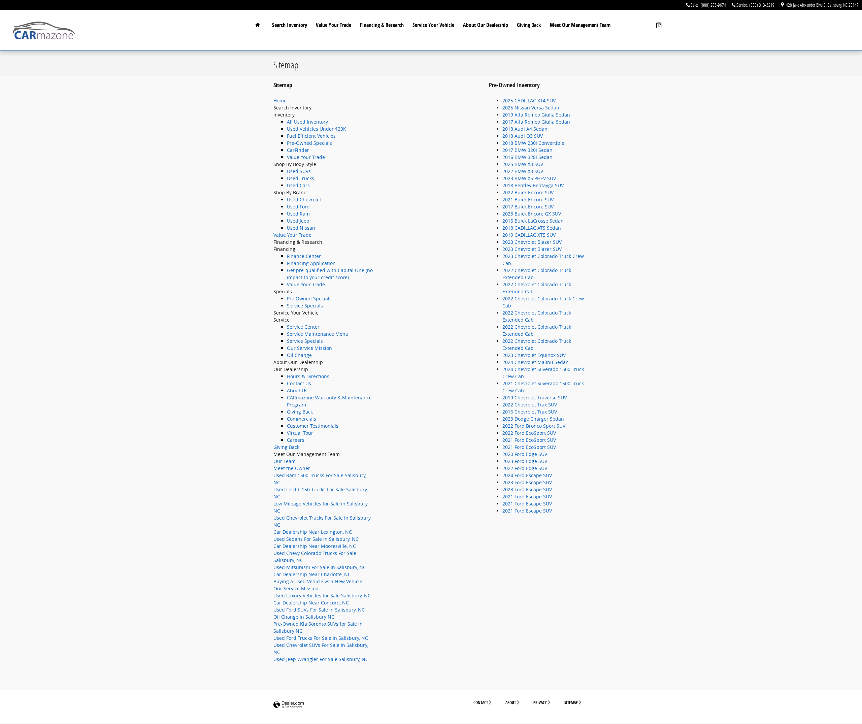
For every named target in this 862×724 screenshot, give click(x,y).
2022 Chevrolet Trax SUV (529, 404)
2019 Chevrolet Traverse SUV (534, 397)
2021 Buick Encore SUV (528, 199)
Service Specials (305, 305)
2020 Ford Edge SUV (524, 454)
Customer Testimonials (312, 426)
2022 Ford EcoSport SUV (529, 433)
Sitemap (571, 702)
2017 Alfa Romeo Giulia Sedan (536, 122)
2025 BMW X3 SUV (522, 164)
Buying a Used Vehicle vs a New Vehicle (317, 581)
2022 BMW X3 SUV (522, 171)
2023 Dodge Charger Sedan (533, 419)
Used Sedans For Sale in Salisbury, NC (316, 539)
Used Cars (298, 185)
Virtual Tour (300, 433)
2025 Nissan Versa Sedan (530, 107)
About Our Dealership (485, 25)
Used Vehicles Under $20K (316, 129)
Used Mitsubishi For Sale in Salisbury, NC (319, 567)
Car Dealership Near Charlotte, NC (312, 574)
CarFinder (298, 150)
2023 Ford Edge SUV (524, 461)
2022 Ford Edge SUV (524, 468)
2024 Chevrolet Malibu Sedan (535, 362)
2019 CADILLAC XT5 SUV (529, 235)
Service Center (303, 327)
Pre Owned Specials (309, 298)
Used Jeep (298, 221)
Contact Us (299, 383)
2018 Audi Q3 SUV (522, 136)
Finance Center (304, 256)
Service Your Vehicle (433, 25)
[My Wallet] (659, 25)
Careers (295, 440)
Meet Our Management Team (580, 25)
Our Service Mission (309, 348)
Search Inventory (289, 25)
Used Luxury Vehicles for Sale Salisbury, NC (322, 595)
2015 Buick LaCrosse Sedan (533, 221)
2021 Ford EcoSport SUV (529, 440)
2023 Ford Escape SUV (527, 482)
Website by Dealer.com (288, 705)
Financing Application (311, 263)
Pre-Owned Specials (309, 143)
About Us (297, 390)
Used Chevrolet (304, 199)
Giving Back (529, 25)
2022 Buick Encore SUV (528, 192)
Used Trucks (300, 178)
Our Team (284, 461)
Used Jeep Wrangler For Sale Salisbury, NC (320, 659)
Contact (480, 702)
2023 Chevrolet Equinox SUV (534, 355)
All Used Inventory (307, 122)
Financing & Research (382, 25)
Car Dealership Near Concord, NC (311, 602)
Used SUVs (299, 171)
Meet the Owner (291, 468)
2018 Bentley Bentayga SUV (533, 185)
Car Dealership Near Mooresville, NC (314, 546)
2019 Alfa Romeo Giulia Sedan (536, 114)
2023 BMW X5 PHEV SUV (529, 178)
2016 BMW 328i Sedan (527, 157)
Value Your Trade (333, 25)
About (510, 702)
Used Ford (298, 206)
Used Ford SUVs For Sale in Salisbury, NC (319, 609)
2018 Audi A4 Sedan (525, 129)
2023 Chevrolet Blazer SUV (532, 242)
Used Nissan (301, 228)
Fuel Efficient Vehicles (311, 136)
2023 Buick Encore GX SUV (531, 213)
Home (280, 100)
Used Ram (298, 213)
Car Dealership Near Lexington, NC (312, 532)
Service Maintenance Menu (318, 334)
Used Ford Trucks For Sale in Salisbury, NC (320, 638)
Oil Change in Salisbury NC (303, 617)
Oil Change (299, 355)
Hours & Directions (308, 376)
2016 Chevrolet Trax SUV (529, 411)
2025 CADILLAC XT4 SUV (529, 100)
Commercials (301, 419)
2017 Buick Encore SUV (528, 206)
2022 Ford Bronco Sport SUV (533, 426)
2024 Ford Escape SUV (527, 475)
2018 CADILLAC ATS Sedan (531, 228)
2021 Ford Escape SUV (527, 496)
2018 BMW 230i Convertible (533, 143)
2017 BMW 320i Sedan (527, 150)
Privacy (540, 702)
